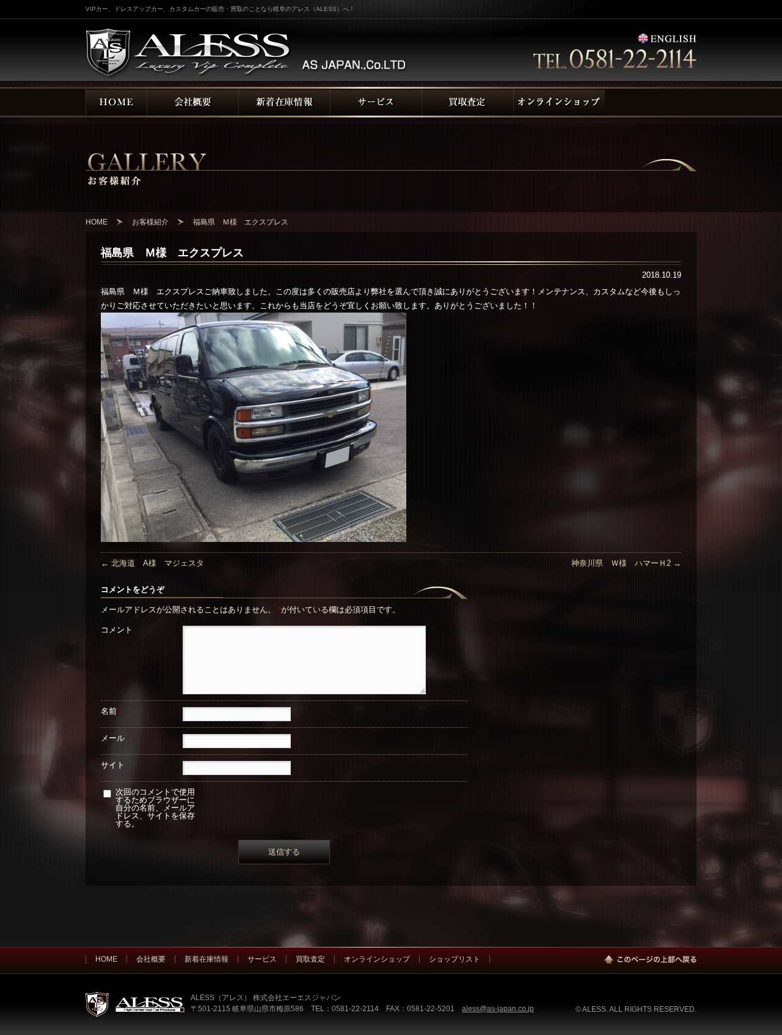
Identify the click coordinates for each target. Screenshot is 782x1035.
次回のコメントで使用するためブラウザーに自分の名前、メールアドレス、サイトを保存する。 (155, 808)
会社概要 (151, 959)
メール (115, 738)
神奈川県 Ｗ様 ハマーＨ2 (626, 563)
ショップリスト (454, 959)
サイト (113, 765)
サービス (262, 959)
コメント (117, 630)
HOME (106, 959)
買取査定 (310, 959)
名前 (111, 711)
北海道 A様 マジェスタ (152, 563)
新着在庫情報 (206, 959)
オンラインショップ (377, 959)
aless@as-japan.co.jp (498, 1008)
